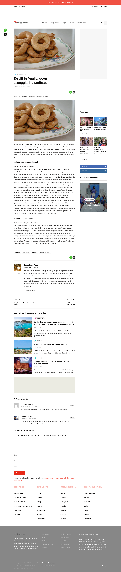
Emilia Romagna (89, 493)
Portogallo (64, 502)
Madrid (39, 506)
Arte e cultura (18, 493)
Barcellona (41, 519)
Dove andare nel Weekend (23, 506)
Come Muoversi (65, 548)
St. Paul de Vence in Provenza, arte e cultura (86, 149)
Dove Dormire (65, 544)
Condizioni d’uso (47, 544)
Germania (63, 519)
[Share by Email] (74, 92)
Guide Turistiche (65, 534)
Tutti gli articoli (30, 290)
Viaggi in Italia (54, 23)
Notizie (105, 6)
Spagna (63, 497)
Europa (17, 252)
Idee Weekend (81, 23)
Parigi (39, 502)
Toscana (87, 497)
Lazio (86, 506)
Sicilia (86, 510)
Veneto (86, 514)
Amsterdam (41, 510)
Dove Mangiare (65, 541)
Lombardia (88, 519)
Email (16, 461)
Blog (43, 537)
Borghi (64, 23)
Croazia (63, 514)
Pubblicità (22, 6)
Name (16, 455)
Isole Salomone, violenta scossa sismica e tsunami (100, 149)
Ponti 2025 (97, 6)
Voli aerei (17, 514)
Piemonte (87, 502)
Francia (63, 510)
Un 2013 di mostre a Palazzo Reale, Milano (86, 129)
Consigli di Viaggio (20, 497)
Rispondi (72, 405)
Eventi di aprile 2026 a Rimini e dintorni (50, 344)
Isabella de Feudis (32, 265)
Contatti (16, 6)
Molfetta (26, 252)
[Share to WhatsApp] (70, 92)
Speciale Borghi (19, 502)
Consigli (71, 23)
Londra (39, 497)
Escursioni (17, 510)
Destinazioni (43, 23)
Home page (45, 534)
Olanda (63, 506)
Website (16, 467)
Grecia (62, 493)
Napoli (39, 514)
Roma (39, 493)
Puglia (34, 252)
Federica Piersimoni (48, 563)
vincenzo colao (26, 417)
